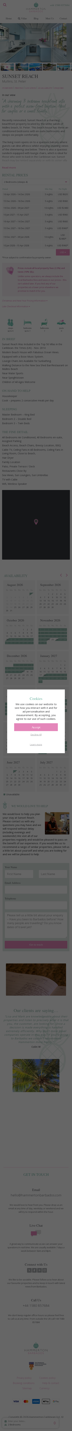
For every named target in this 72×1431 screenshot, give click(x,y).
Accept (36, 727)
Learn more (36, 744)
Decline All (36, 734)
